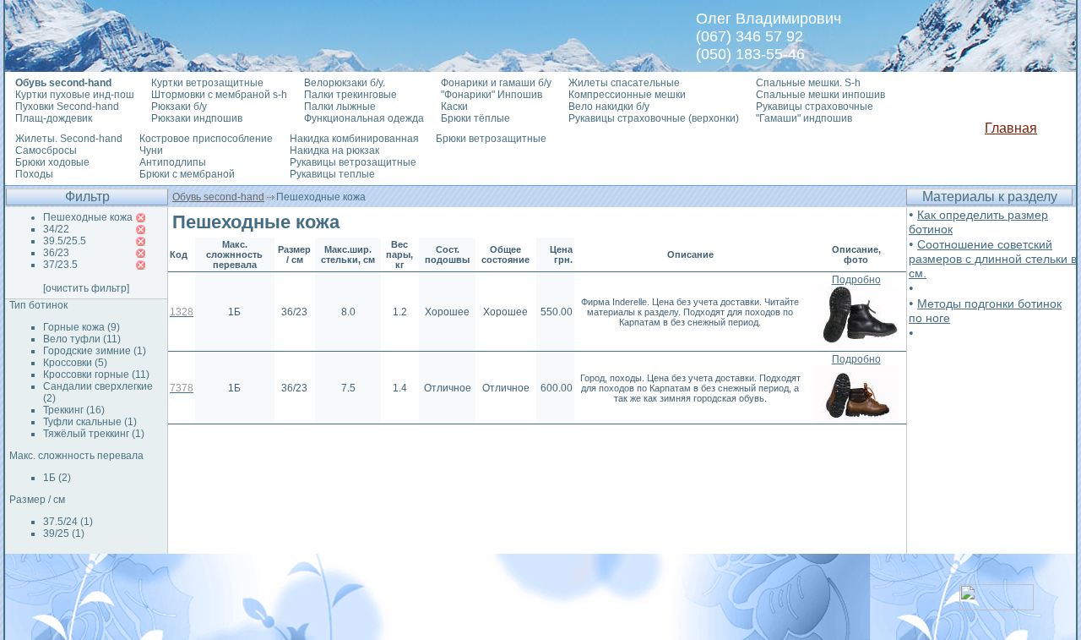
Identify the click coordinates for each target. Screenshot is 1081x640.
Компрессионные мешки (627, 95)
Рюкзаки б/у (179, 106)
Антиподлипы (172, 162)
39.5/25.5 (64, 241)
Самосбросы (46, 150)
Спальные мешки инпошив (820, 95)
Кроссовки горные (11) (96, 374)
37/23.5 (60, 265)
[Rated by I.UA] (996, 606)
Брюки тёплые (475, 118)
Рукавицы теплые (332, 174)
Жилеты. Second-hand (68, 139)
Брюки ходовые (52, 162)
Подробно (856, 280)
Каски (454, 106)
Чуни (151, 150)
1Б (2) (57, 478)
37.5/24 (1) (68, 522)
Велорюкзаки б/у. (344, 83)
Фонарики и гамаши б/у (496, 83)
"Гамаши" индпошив (804, 118)
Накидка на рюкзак (334, 150)
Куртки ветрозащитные (207, 83)
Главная (1011, 128)
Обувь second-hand (218, 197)
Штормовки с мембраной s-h (219, 95)
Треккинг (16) (74, 410)
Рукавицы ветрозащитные (353, 162)
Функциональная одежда (364, 118)
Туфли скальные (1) (90, 422)
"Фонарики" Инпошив (491, 95)
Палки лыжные (340, 106)
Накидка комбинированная (354, 139)
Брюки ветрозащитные (491, 139)
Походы (34, 174)
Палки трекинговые (350, 95)
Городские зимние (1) (94, 351)
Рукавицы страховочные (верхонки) (653, 118)
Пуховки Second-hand (67, 106)
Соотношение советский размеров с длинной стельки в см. (993, 259)
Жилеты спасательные (624, 83)
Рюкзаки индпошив (196, 118)
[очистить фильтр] (86, 288)
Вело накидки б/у (608, 106)
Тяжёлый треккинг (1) (93, 434)
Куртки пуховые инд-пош (74, 95)
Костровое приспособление (206, 139)
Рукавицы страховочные (814, 106)
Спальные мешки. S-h (808, 83)
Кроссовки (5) (75, 363)
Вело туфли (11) (82, 339)
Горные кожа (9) (81, 327)
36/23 (56, 253)
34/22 (56, 229)
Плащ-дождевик (53, 118)
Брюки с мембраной (187, 174)
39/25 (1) (63, 533)
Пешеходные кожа (88, 217)
